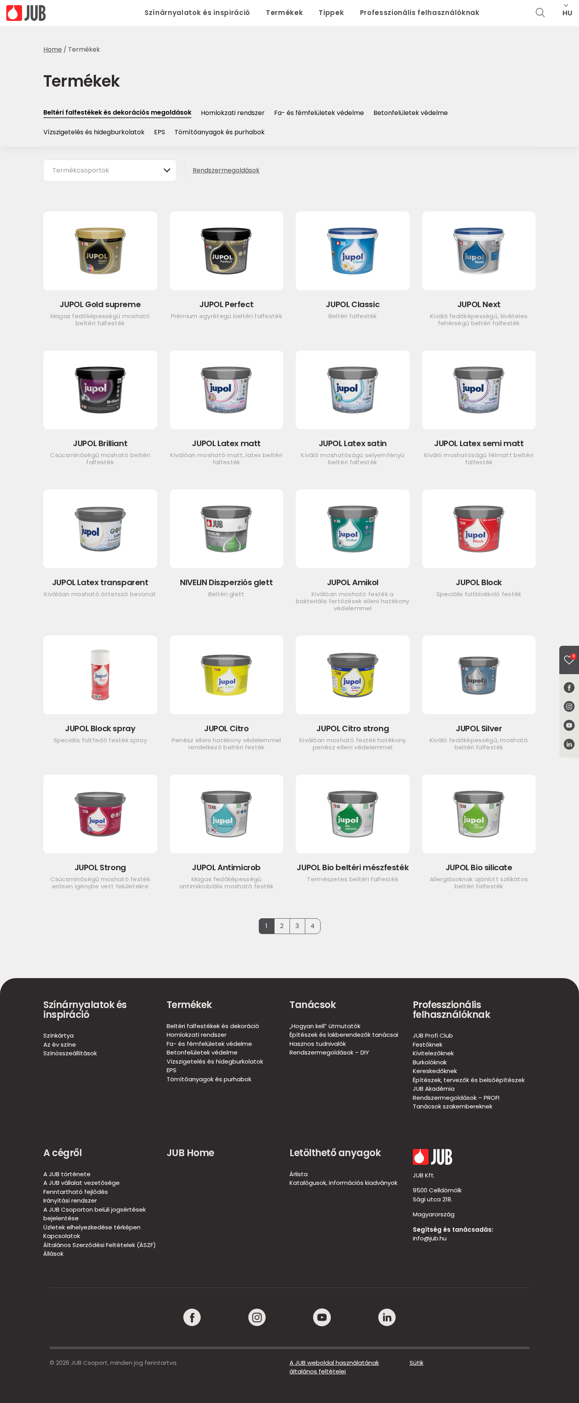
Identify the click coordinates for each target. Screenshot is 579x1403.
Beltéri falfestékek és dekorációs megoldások (117, 112)
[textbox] (84, 170)
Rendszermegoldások (226, 170)
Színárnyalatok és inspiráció (197, 12)
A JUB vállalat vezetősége (81, 1183)
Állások (53, 1253)
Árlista (299, 1174)
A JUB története (67, 1174)
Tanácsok (313, 1004)
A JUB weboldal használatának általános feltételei (334, 1367)
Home (52, 49)
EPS (159, 132)
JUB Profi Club (433, 1035)
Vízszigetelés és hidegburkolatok (94, 132)
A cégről (62, 1152)
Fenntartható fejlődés (75, 1192)
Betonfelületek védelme (410, 112)
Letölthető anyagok (335, 1152)
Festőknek (427, 1044)
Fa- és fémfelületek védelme (319, 112)
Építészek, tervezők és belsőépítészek (469, 1080)
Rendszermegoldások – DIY (329, 1052)
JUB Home (190, 1152)
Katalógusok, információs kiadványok (343, 1183)
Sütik (416, 1363)
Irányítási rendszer (70, 1200)
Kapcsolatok (61, 1236)
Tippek (331, 12)
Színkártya (58, 1035)
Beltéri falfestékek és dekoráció (213, 1026)
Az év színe (59, 1044)
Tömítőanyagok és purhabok (219, 132)
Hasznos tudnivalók (318, 1044)
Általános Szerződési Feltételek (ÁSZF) (99, 1245)
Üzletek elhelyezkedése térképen (92, 1227)
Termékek (284, 12)
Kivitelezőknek (433, 1053)
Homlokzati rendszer (233, 112)
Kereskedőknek (435, 1071)
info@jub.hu (430, 1238)
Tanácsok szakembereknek (452, 1106)
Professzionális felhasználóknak (420, 12)
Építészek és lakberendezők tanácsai (344, 1034)
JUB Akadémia (434, 1088)
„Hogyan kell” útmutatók (325, 1026)
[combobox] (109, 170)
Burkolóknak (430, 1062)
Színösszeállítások (70, 1053)
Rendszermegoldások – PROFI (456, 1097)
